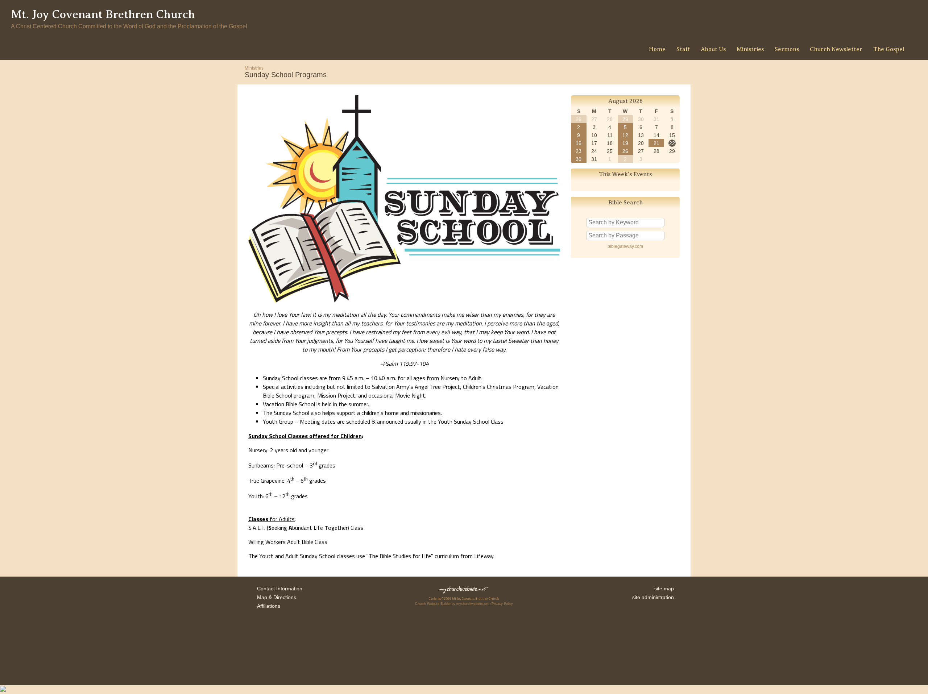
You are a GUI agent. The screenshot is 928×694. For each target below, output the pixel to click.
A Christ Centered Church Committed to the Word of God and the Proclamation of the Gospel (129, 26)
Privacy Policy (502, 604)
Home (657, 49)
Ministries (750, 49)
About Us (713, 49)
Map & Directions (275, 597)
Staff (683, 49)
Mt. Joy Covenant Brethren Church (103, 14)
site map (664, 588)
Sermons (787, 49)
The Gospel (888, 49)
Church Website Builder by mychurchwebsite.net (452, 604)
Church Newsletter (836, 49)
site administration (653, 597)
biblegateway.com (625, 246)
